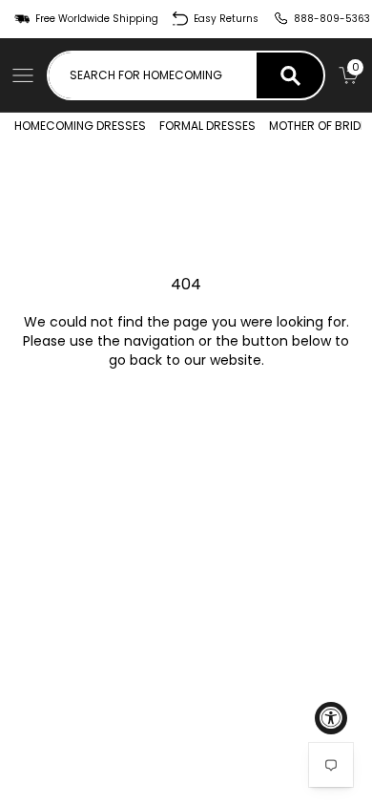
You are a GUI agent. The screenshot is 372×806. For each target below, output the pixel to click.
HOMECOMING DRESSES (80, 125)
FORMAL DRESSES (207, 125)
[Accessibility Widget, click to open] (331, 718)
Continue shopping (186, 413)
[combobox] (153, 75)
